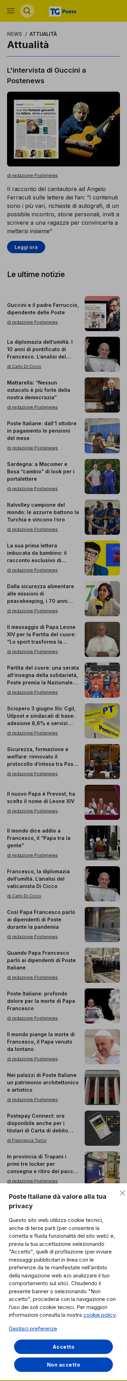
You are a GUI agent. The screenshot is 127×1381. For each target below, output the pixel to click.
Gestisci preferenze (33, 1328)
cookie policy (99, 1314)
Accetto (64, 1347)
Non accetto (63, 1365)
